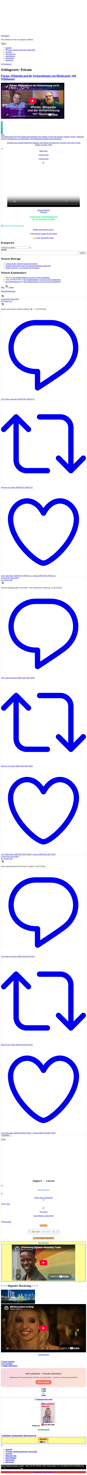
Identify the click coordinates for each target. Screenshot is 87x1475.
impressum (9, 60)
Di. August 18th (6, 580)
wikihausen (25, 137)
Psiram (73, 137)
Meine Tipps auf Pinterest (43, 1198)
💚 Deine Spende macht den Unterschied (20, 50)
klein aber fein (10, 54)
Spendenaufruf (43, 1430)
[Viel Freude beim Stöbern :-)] (2, 1445)
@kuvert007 (14, 299)
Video (18, 137)
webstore (8, 52)
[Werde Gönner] (2, 1194)
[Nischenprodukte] (43, 159)
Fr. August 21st (6, 301)
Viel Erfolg (43, 1212)
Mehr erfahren (43, 1382)
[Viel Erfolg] (43, 1208)
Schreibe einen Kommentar (52, 139)
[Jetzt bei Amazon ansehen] (43, 163)
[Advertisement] (43, 17)
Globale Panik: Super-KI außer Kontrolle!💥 (22, 264)
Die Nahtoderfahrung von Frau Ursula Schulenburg (31, 278)
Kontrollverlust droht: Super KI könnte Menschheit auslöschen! (28, 266)
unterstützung (10, 56)
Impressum (38, 1472)
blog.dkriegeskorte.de (8, 137)
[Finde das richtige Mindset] (43, 155)
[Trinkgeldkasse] (2, 1186)
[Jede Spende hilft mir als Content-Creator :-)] (18, 1435)
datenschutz (9, 58)
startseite (8, 48)
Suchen (4, 250)
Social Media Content (41, 1216)
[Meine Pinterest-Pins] (43, 1200)
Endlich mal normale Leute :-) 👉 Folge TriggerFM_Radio (43, 234)
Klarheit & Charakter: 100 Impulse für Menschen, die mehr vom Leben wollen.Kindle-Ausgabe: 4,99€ (52, 144)
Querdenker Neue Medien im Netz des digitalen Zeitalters (49, 137)
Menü (3, 44)
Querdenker (5, 36)
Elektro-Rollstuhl (43, 210)
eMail (43, 1395)
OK (3, 1468)
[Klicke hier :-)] (12, 226)
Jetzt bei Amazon (43, 1355)
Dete (8, 299)
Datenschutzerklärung (13, 1468)
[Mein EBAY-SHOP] (5, 1204)
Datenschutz (48, 1472)
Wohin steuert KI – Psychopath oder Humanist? (23, 268)
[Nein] (22, 1468)
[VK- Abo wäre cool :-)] (43, 1393)
